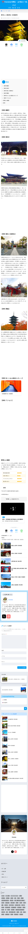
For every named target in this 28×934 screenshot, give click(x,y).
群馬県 (3, 914)
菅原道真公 (16, 914)
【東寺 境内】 (6, 88)
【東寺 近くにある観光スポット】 (10, 95)
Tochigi (3, 895)
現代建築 (12, 909)
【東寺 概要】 (6, 85)
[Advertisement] (14, 63)
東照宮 (24, 907)
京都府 (8, 539)
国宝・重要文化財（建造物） (17, 539)
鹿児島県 (21, 914)
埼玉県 (3, 902)
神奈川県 (3, 912)
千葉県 (18, 898)
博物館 (22, 898)
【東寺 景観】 (6, 93)
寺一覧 (18, 7)
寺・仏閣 (10, 535)
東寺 (4, 102)
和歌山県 (11, 900)
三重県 (20, 895)
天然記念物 (7, 902)
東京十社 (23, 905)
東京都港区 (19, 907)
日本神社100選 (17, 905)
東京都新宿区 (13, 907)
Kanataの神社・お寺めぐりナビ (15, 3)
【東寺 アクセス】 (7, 98)
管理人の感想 (6, 100)
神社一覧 (14, 7)
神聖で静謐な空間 (12, 912)
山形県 (21, 902)
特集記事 (4, 871)
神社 (3, 874)
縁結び (24, 912)
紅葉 (21, 912)
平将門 (24, 902)
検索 (25, 708)
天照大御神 (13, 902)
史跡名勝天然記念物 (5, 900)
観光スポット (5, 877)
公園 (15, 898)
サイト (3, 661)
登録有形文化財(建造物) (20, 909)
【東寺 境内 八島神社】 (8, 90)
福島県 (18, 912)
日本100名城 (11, 905)
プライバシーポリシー (14, 923)
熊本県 (8, 909)
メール (3, 656)
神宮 (7, 912)
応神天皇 (6, 905)
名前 (3, 650)
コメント (4, 634)
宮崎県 (17, 902)
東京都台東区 (7, 907)
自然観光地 (7, 914)
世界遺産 (4, 539)
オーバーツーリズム (14, 895)
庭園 (2, 905)
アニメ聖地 (8, 895)
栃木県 (3, 909)
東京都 (3, 907)
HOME (9, 7)
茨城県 (12, 914)
